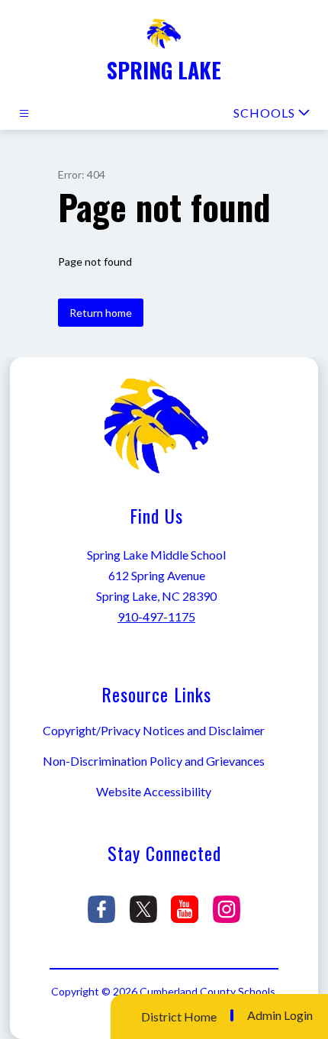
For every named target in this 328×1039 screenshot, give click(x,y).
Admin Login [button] (280, 1015)
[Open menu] (24, 113)
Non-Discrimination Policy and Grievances (154, 760)
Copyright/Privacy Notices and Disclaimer (154, 730)
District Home (179, 1016)
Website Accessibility (153, 791)
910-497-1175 (156, 616)
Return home (100, 312)
